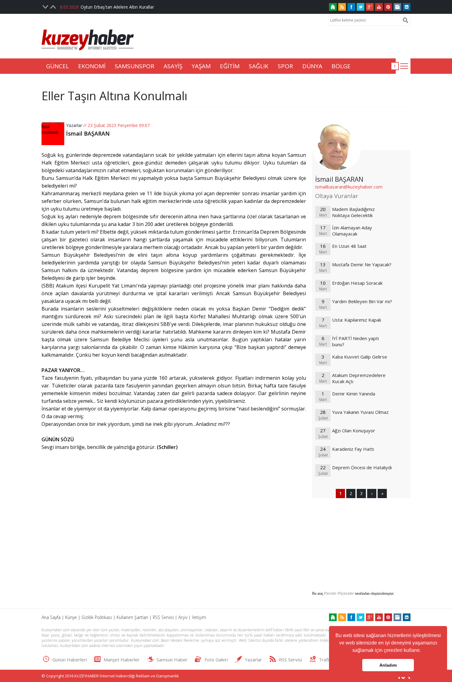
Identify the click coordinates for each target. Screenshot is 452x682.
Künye (71, 617)
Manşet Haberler (122, 659)
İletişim (199, 617)
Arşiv (182, 617)
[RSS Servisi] (342, 7)
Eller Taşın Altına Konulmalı (114, 96)
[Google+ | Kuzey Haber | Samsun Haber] (370, 7)
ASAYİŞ (173, 66)
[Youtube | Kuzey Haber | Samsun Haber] (379, 7)
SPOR (285, 66)
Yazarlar (74, 125)
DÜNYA (312, 66)
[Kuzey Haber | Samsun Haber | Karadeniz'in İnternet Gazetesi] (333, 7)
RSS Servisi (163, 617)
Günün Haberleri (69, 659)
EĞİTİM (230, 66)
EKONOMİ (91, 66)
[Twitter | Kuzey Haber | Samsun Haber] (360, 7)
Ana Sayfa (51, 617)
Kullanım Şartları (132, 617)
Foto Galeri (216, 659)
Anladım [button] (388, 665)
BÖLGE (341, 66)
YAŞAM (201, 66)
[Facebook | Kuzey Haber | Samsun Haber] (351, 7)
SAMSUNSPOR (134, 66)
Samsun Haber (172, 659)
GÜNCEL (57, 66)
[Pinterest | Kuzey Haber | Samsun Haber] (388, 7)
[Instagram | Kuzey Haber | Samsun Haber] (397, 7)
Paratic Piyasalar (339, 593)
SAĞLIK (258, 66)
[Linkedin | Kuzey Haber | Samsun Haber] (406, 7)
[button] (423, 651)
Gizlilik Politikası (96, 617)
